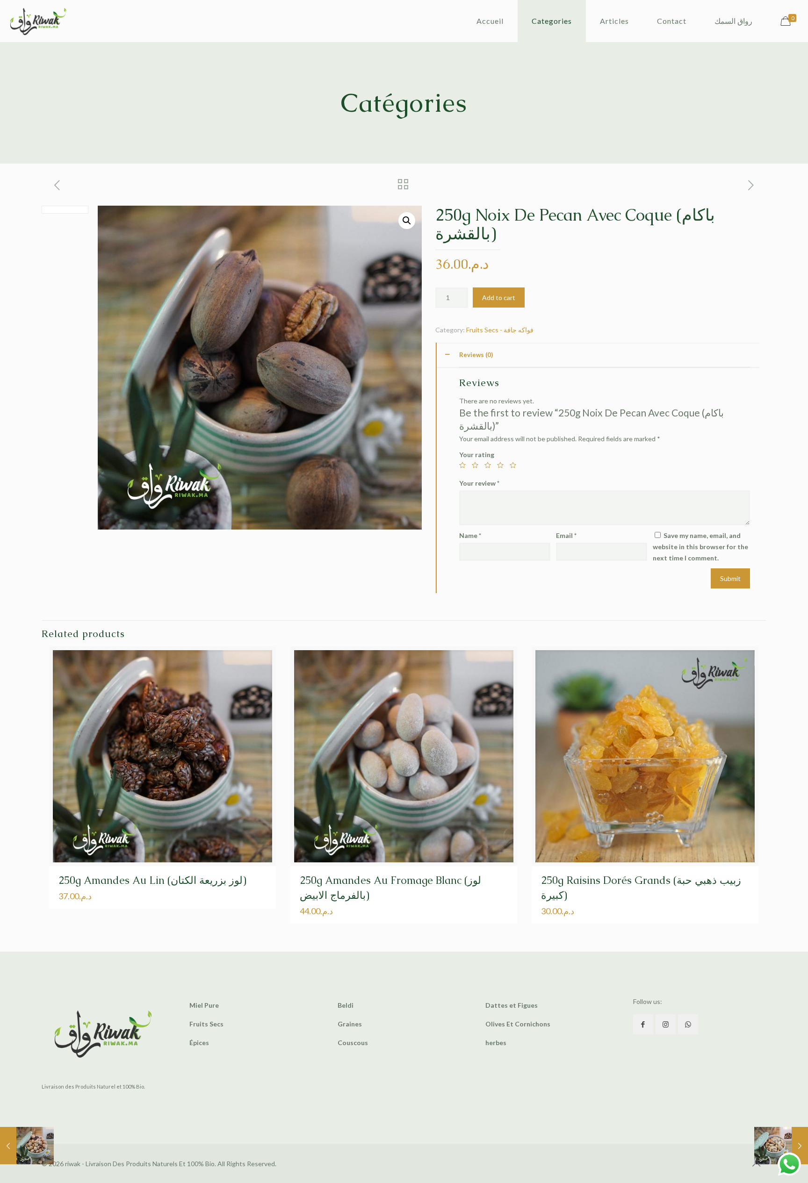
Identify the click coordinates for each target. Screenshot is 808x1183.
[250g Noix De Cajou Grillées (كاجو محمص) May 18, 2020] (781, 1145)
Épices (199, 1043)
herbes (495, 1043)
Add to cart (498, 297)
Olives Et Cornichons (517, 1024)
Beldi (346, 1005)
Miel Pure (204, 1005)
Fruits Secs (206, 1024)
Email (566, 535)
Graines (350, 1024)
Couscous (353, 1043)
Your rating (476, 455)
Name (470, 535)
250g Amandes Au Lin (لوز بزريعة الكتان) (152, 880)
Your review (479, 483)
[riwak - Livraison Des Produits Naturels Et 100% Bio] (38, 21)
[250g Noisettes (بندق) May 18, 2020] (27, 1145)
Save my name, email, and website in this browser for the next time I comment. (700, 546)
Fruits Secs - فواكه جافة (500, 330)
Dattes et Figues (511, 1005)
